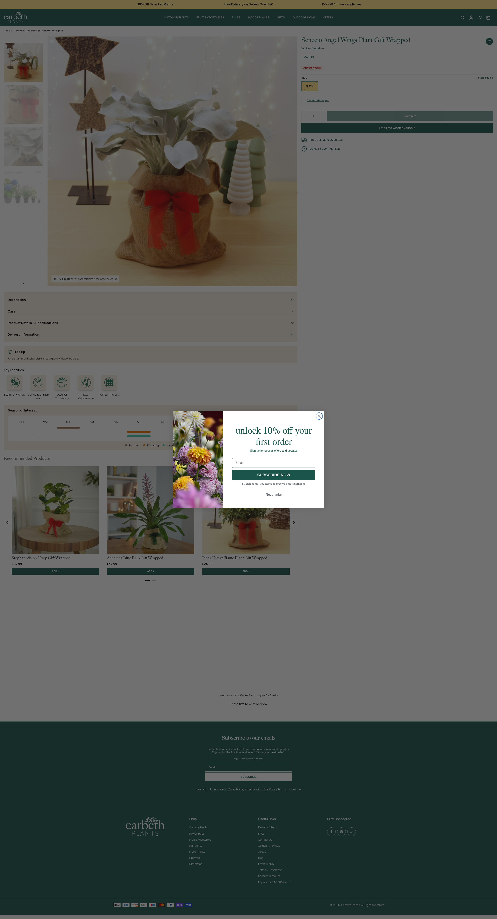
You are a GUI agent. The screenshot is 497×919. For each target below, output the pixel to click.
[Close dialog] (319, 416)
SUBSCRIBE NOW (273, 475)
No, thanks (274, 494)
